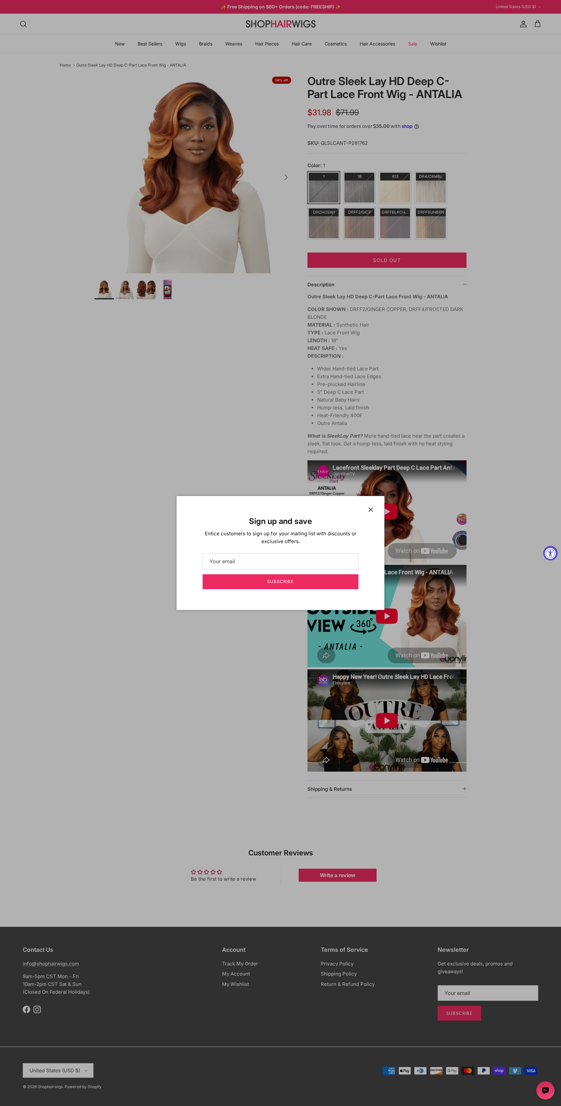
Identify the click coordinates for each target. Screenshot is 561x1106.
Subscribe (280, 581)
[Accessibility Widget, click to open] (550, 553)
